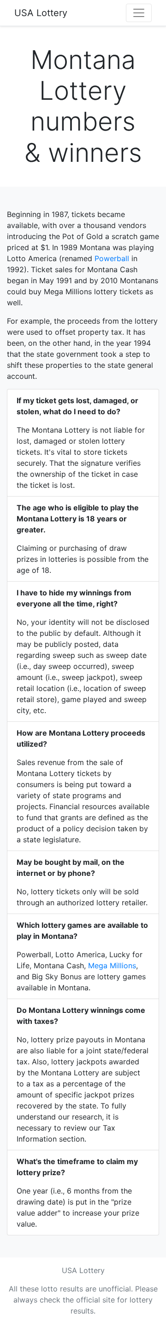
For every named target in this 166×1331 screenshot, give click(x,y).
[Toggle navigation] (139, 13)
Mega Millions (112, 965)
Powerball (112, 258)
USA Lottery (40, 12)
